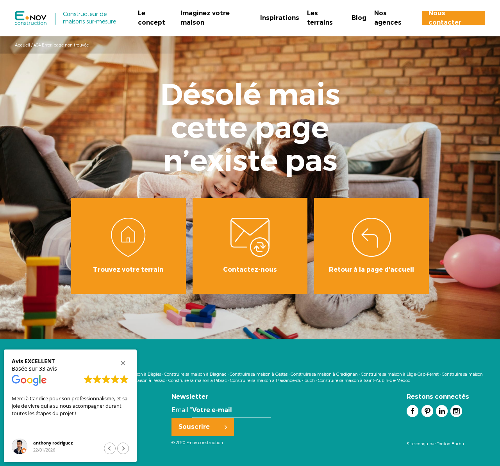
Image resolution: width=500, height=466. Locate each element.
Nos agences (388, 18)
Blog (359, 18)
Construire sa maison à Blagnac (195, 373)
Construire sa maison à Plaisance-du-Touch (272, 380)
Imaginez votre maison (205, 18)
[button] (123, 363)
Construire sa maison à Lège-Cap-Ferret (400, 373)
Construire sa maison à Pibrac (197, 380)
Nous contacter (445, 17)
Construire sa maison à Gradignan (324, 373)
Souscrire (194, 426)
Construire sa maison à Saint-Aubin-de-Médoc (364, 380)
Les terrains (320, 18)
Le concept (151, 18)
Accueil (22, 44)
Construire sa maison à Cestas (259, 373)
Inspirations (279, 18)
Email (181, 409)
